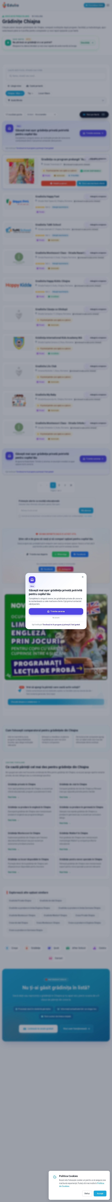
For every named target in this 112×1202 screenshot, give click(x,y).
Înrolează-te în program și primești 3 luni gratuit (61, 625)
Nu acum (56, 618)
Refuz (87, 1193)
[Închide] (82, 577)
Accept (100, 1193)
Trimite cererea (57, 611)
